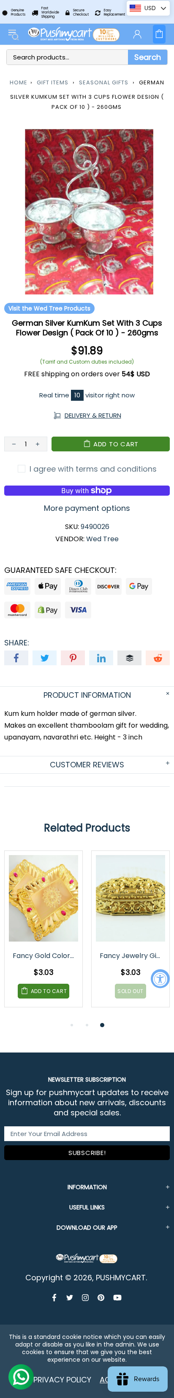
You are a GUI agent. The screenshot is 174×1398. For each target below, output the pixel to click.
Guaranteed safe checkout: (60, 570)
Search (147, 57)
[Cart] (159, 34)
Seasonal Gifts (103, 82)
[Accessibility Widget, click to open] (160, 978)
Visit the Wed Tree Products (49, 308)
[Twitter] (69, 1297)
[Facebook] (55, 1297)
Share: (16, 643)
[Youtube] (117, 1297)
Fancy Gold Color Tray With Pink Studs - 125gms (44, 956)
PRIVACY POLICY (62, 1379)
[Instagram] (85, 1297)
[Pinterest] (101, 1297)
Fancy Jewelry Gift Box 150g (131, 956)
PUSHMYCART (74, 34)
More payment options (87, 508)
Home (18, 82)
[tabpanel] (43, 935)
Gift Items (52, 82)
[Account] (137, 34)
